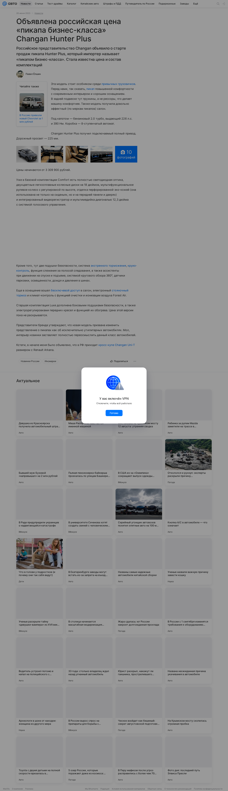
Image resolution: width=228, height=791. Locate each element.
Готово (114, 413)
